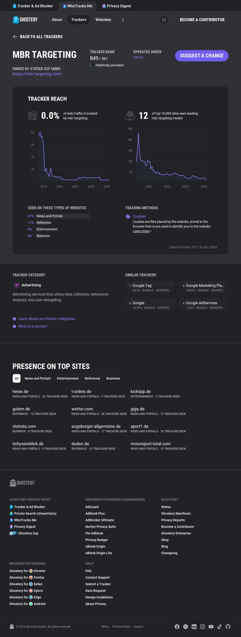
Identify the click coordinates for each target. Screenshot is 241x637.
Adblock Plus (95, 513)
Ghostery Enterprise (176, 533)
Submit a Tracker (98, 584)
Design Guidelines (99, 597)
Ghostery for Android (27, 604)
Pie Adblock (94, 533)
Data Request (95, 591)
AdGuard (92, 507)
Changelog (169, 553)
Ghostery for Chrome (27, 571)
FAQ (88, 571)
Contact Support (97, 577)
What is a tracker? (33, 326)
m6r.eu (138, 57)
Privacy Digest (119, 6)
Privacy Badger (96, 540)
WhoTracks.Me (79, 6)
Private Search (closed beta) (35, 513)
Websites (103, 19)
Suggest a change (202, 56)
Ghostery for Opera (26, 591)
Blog (164, 546)
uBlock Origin (95, 546)
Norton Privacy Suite (100, 527)
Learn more (141, 231)
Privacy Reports (173, 520)
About (57, 19)
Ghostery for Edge (25, 597)
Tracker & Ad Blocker (35, 6)
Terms (105, 626)
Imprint (138, 626)
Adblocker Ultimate (99, 520)
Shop (165, 540)
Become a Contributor (202, 19)
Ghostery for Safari (26, 584)
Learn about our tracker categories (46, 318)
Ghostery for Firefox (26, 577)
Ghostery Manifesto (176, 513)
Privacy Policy (121, 626)
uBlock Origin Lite (98, 553)
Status (166, 507)
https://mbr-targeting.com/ (37, 73)
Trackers (78, 19)
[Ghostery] (25, 20)
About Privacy (95, 604)
